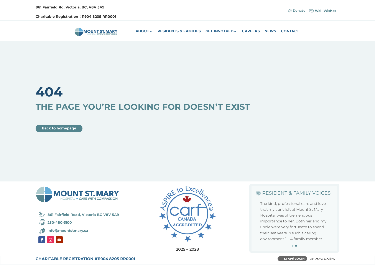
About (142, 31)
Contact (290, 31)
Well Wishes (325, 11)
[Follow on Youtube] (59, 239)
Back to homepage (59, 128)
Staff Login (294, 258)
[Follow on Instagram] (50, 239)
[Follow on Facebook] (41, 239)
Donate (299, 10)
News (270, 31)
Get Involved (220, 31)
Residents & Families (179, 31)
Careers (251, 31)
